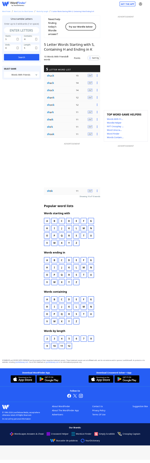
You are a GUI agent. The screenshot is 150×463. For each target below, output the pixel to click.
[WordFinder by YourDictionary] (14, 4)
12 (69, 346)
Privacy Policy (98, 410)
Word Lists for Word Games (23, 11)
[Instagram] (81, 396)
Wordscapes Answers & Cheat (29, 433)
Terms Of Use (98, 414)
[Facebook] (69, 396)
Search (21, 57)
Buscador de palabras (67, 440)
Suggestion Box (140, 406)
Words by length (42, 11)
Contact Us (97, 406)
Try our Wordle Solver (81, 26)
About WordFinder (61, 406)
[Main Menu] (146, 3)
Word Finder (6, 11)
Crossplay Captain (131, 433)
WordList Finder (83, 433)
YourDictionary (92, 440)
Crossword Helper (60, 433)
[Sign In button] (140, 3)
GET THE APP (127, 3)
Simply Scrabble (107, 433)
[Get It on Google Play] (49, 379)
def (90, 75)
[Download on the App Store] (23, 379)
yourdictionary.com (21, 362)
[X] (75, 396)
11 (61, 346)
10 (54, 346)
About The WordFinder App (65, 410)
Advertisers (57, 414)
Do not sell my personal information (16, 419)
